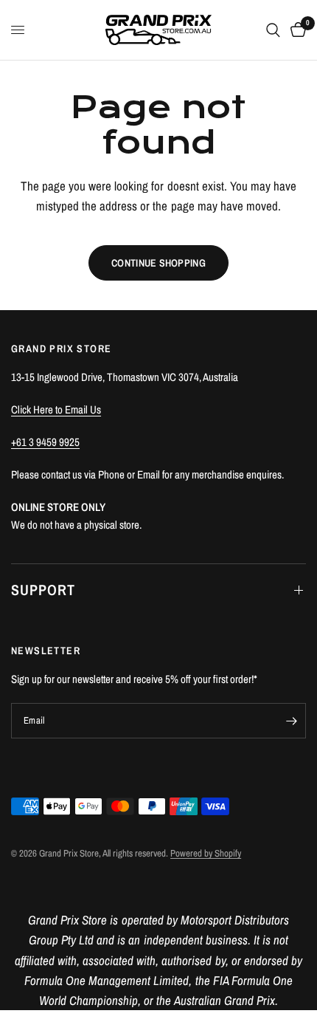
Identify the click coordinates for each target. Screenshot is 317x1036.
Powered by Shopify (205, 853)
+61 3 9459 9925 (45, 442)
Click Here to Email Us (56, 409)
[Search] (273, 30)
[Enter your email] (291, 720)
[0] (295, 30)
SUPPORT (43, 590)
